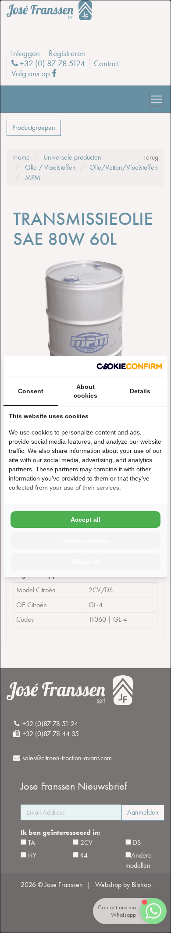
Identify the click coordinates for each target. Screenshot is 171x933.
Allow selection (86, 540)
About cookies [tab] (85, 391)
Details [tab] (140, 391)
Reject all (86, 561)
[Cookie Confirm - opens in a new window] (129, 366)
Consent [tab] (30, 391)
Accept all (85, 519)
